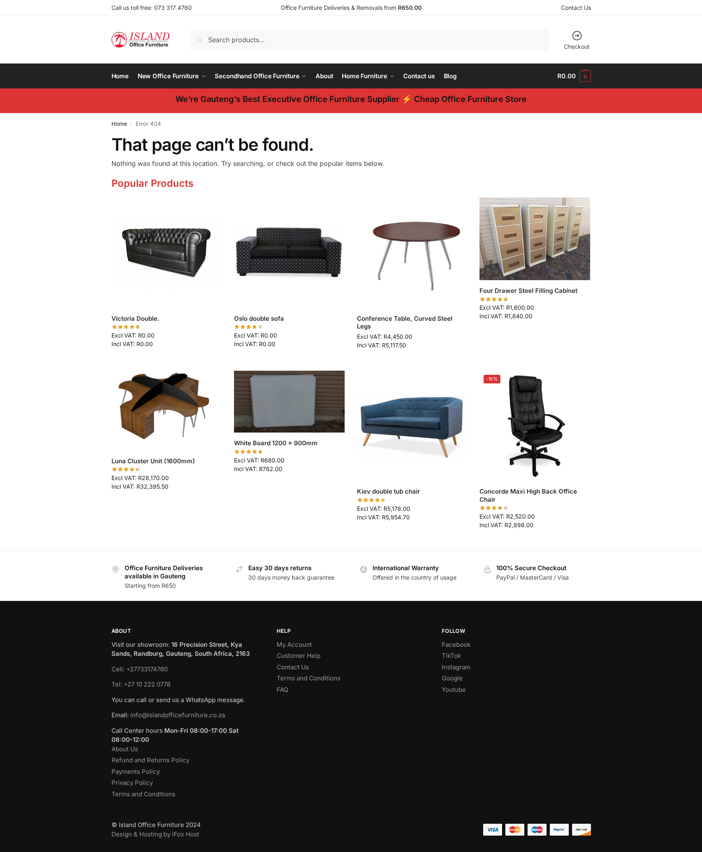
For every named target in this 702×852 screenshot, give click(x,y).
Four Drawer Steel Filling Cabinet (528, 291)
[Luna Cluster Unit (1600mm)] (166, 411)
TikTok (451, 655)
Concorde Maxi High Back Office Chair (528, 495)
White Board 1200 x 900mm (276, 443)
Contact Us (576, 7)
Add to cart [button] (166, 361)
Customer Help (298, 655)
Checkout (577, 46)
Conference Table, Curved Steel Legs (404, 323)
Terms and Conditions (143, 794)
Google (452, 678)
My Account (294, 644)
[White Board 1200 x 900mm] (289, 402)
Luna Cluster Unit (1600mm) (153, 461)
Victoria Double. (135, 318)
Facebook (456, 644)
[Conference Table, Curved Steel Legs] (412, 252)
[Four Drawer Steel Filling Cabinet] (534, 238)
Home (119, 123)
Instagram (456, 667)
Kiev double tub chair (388, 491)
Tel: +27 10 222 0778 (140, 684)
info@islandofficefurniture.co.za (177, 715)
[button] (574, 76)
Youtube (454, 689)
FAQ (282, 689)
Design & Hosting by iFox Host (155, 834)
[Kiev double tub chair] (412, 426)
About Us (124, 749)
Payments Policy (135, 771)
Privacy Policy (132, 782)
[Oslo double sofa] (289, 252)
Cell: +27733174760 (139, 669)
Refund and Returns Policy (150, 760)
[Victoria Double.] (166, 252)
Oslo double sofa (259, 318)
